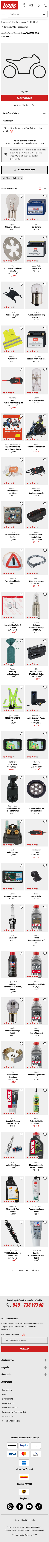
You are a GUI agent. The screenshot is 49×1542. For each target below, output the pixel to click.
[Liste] (45, 188)
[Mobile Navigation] (3, 14)
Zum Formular (15, 159)
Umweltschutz (8, 1416)
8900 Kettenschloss (36, 581)
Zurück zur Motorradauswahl (15, 27)
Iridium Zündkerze (13, 1165)
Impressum (7, 1390)
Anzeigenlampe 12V (36, 400)
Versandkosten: (10, 1530)
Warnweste (12, 359)
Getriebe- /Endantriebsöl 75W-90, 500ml (13, 986)
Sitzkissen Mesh (12, 315)
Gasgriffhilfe (36, 896)
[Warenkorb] (46, 5)
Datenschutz (7, 1399)
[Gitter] (40, 188)
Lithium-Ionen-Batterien (36, 359)
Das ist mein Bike (24, 98)
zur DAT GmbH (38, 143)
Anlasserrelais (12, 852)
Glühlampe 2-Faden (12, 227)
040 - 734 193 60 (27, 1305)
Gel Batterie (36, 227)
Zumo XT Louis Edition (12, 896)
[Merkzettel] (38, 5)
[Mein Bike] (31, 5)
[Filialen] (24, 5)
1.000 (36, 852)
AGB (4, 1394)
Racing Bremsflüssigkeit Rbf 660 (36, 940)
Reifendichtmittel (36, 1121)
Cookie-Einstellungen (11, 1421)
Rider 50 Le (12, 764)
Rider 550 (36, 764)
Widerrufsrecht (8, 1403)
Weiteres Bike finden (22, 105)
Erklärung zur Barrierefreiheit (14, 1412)
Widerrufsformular (10, 1408)
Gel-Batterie (36, 268)
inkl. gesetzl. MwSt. (23, 1527)
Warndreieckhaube (12, 581)
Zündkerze (13, 938)
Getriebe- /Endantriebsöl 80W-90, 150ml (36, 1255)
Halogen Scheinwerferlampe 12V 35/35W (36, 627)
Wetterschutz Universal (36, 447)
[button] (44, 14)
